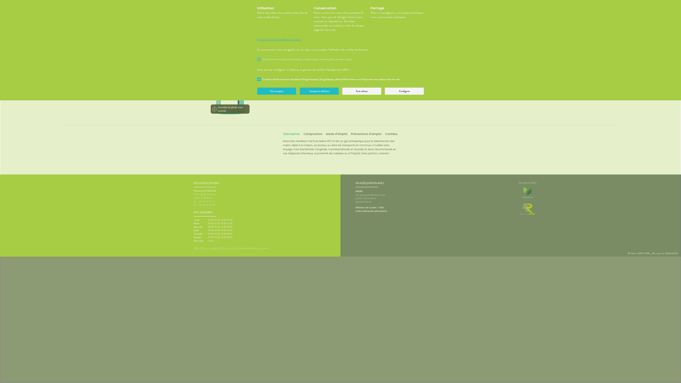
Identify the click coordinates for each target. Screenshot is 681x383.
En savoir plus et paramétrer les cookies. (279, 40)
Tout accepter (276, 91)
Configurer (404, 91)
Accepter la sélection (319, 91)
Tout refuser (362, 91)
